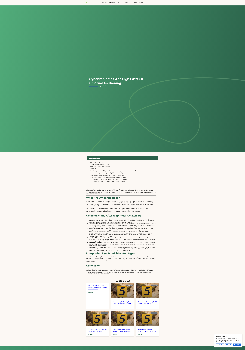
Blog (119, 2)
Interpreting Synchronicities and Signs (100, 166)
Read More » (90, 292)
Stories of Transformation (108, 2)
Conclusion (93, 168)
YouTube (134, 2)
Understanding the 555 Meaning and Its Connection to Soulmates (109, 179)
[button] (156, 158)
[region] (228, 340)
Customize (220, 344)
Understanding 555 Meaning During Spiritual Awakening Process (109, 177)
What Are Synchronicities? (97, 162)
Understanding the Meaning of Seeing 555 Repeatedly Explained (109, 173)
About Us (127, 2)
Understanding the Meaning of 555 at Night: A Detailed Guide (108, 175)
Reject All (228, 344)
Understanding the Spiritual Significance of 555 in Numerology (108, 181)
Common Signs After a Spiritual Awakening (101, 164)
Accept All (236, 344)
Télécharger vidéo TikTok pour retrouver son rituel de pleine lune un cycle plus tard (114, 170)
